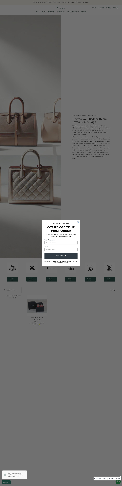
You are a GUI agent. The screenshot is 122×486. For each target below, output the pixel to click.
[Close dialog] (78, 221)
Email (46, 247)
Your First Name (49, 240)
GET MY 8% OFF (61, 256)
